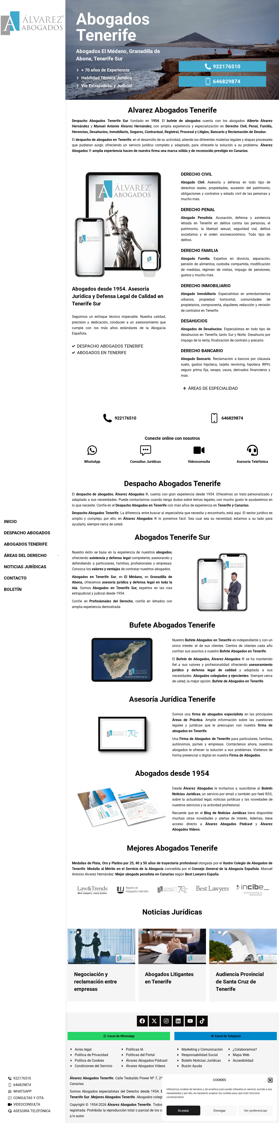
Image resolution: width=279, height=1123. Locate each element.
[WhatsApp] (92, 450)
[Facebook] (142, 1021)
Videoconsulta (199, 462)
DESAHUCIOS (194, 320)
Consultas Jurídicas (145, 462)
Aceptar (183, 1110)
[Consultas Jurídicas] (145, 450)
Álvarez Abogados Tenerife (129, 1105)
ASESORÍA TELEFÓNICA (31, 1111)
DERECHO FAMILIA (199, 250)
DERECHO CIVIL (196, 174)
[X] (154, 1021)
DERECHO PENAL (198, 209)
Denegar (219, 1110)
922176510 (22, 1078)
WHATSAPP (22, 1091)
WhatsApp (92, 462)
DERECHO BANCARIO (202, 350)
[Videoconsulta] (199, 450)
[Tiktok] (202, 1021)
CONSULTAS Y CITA (28, 1098)
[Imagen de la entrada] (101, 946)
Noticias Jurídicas (172, 912)
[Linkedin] (178, 1021)
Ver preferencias (255, 1110)
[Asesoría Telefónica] (252, 450)
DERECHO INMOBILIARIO (206, 285)
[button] (270, 1080)
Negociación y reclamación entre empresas (95, 981)
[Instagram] (166, 1021)
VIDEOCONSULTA (26, 1104)
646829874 (22, 1085)
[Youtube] (190, 1021)
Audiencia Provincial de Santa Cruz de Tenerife (240, 981)
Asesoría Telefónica (252, 462)
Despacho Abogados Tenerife (172, 483)
